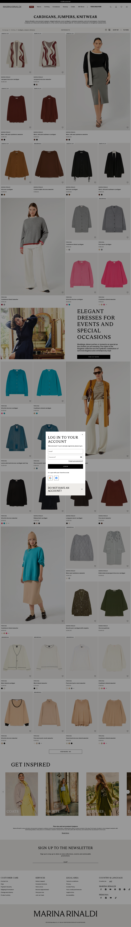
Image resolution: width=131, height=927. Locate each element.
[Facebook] (56, 478)
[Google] (50, 478)
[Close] (82, 435)
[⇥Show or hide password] (81, 457)
